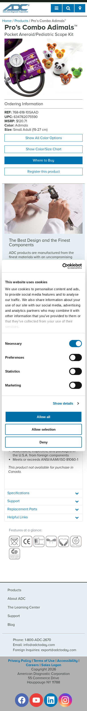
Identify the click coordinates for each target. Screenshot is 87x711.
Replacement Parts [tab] (22, 509)
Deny (43, 442)
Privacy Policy (19, 661)
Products (21, 21)
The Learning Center (24, 607)
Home (7, 21)
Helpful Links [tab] (17, 517)
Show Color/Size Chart (43, 149)
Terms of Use (44, 661)
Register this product (43, 171)
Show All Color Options (43, 138)
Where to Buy (43, 160)
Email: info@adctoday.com (34, 645)
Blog (11, 624)
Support (14, 616)
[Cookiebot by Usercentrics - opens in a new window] (62, 266)
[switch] (75, 357)
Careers (32, 665)
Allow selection (44, 429)
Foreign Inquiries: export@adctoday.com (44, 650)
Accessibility (67, 661)
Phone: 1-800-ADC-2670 (32, 640)
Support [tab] (13, 501)
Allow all (43, 417)
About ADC (16, 598)
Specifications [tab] (18, 493)
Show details (63, 403)
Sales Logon (51, 665)
